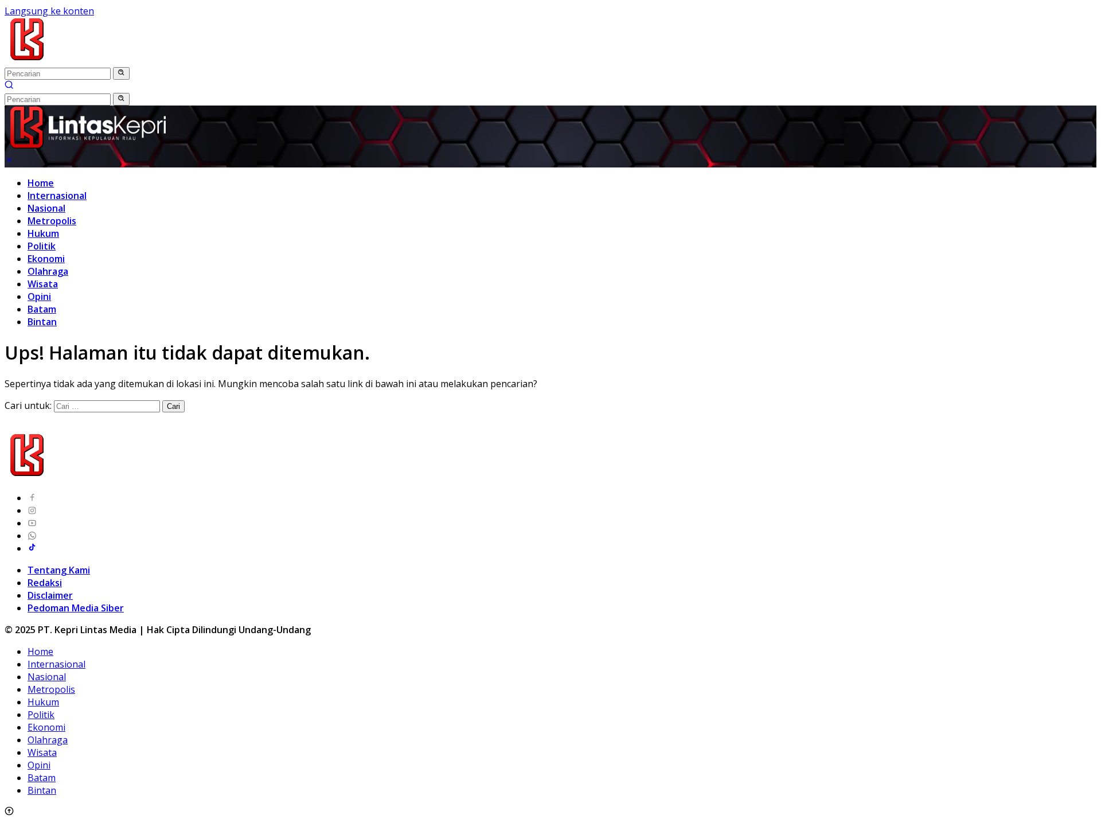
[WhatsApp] (32, 535)
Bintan (42, 321)
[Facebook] (32, 498)
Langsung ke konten (49, 11)
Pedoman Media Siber (76, 608)
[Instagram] (32, 510)
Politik (42, 246)
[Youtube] (32, 523)
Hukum (43, 233)
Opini (39, 296)
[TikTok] (32, 548)
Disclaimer (50, 595)
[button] (121, 73)
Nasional (46, 208)
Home (41, 183)
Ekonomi (46, 258)
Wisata (43, 284)
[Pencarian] (9, 86)
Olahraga (48, 271)
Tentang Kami (59, 570)
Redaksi (45, 582)
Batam (42, 309)
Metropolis (52, 220)
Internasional (57, 195)
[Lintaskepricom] (104, 60)
